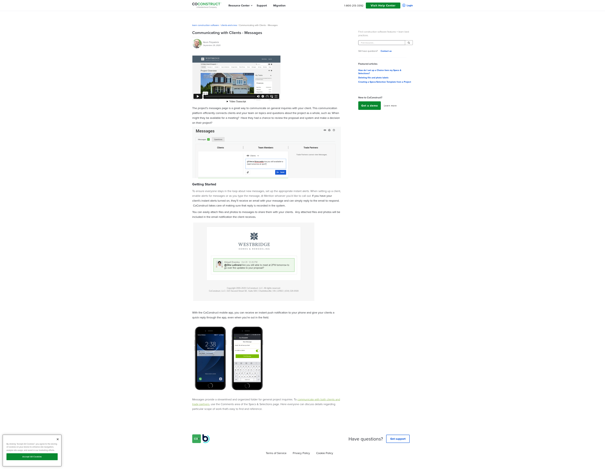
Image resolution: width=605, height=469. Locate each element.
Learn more (390, 105)
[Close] (57, 439)
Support (262, 5)
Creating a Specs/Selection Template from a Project (384, 81)
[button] (239, 5)
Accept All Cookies (32, 456)
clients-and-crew (229, 25)
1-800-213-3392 (353, 5)
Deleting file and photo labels (373, 77)
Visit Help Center (383, 5)
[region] (32, 450)
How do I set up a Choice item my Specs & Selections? (379, 72)
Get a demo (369, 106)
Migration (279, 5)
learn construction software (205, 25)
